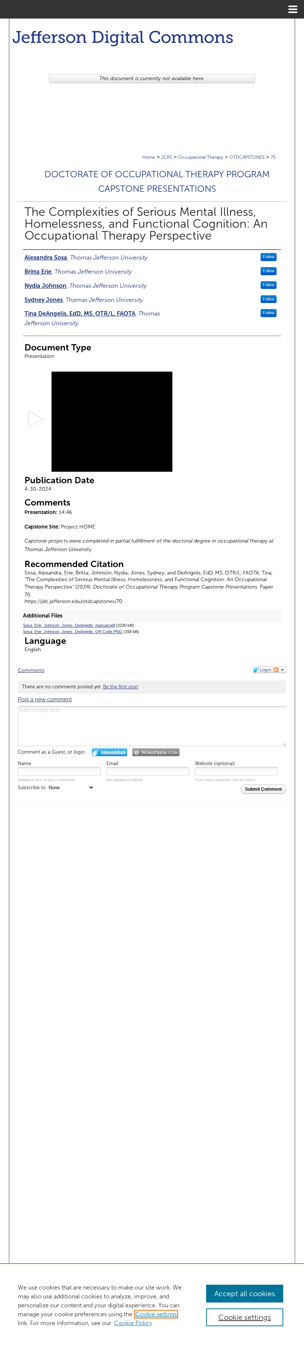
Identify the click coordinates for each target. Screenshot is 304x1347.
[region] (152, 1305)
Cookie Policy (133, 1323)
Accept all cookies (244, 1294)
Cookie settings (156, 1314)
